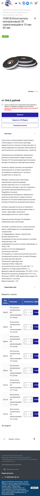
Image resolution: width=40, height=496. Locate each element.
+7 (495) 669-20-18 (12, 477)
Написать (27, 3)
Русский (16, 3)
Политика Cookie (8, 494)
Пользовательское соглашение (11, 464)
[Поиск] (31, 3)
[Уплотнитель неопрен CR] (20, 60)
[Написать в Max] (23, 3)
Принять (34, 488)
